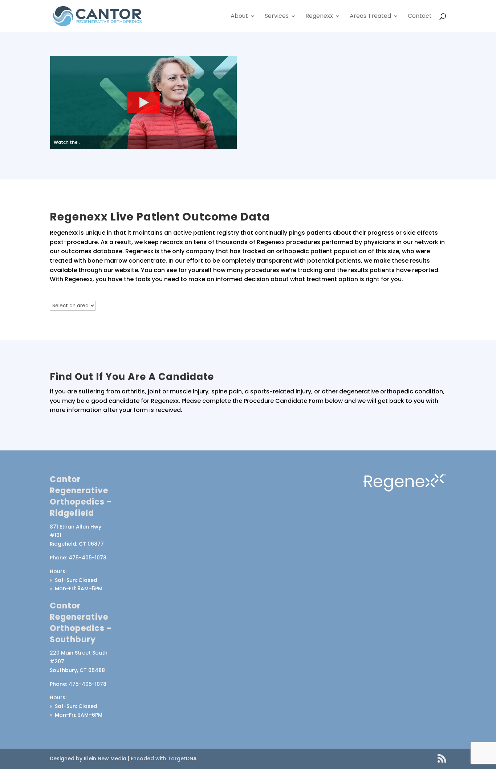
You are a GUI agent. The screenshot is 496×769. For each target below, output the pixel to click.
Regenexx (319, 16)
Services (277, 16)
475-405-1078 (87, 557)
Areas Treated (370, 16)
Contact (420, 16)
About (239, 16)
